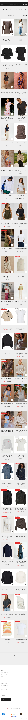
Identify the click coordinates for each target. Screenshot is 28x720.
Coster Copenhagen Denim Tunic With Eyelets (7, 483)
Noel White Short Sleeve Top (21, 456)
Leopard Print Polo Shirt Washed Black (20, 509)
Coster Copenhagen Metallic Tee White (21, 327)
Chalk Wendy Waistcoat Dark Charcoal (7, 510)
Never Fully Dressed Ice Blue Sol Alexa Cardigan (7, 405)
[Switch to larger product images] (23, 15)
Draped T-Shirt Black (21, 64)
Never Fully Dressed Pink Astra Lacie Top (7, 118)
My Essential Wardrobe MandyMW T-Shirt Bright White (20, 197)
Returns (2, 679)
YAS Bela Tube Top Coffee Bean (21, 143)
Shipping (3, 676)
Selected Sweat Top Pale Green (21, 302)
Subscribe (6, 699)
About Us (3, 670)
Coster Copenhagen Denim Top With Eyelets (21, 563)
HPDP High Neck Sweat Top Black (7, 353)
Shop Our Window (5, 674)
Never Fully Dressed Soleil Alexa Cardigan (7, 379)
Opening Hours (4, 672)
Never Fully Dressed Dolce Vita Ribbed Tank (7, 170)
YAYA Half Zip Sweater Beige (21, 431)
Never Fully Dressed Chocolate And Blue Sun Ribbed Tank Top (21, 92)
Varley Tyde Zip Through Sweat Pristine (7, 276)
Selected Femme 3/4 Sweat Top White (20, 588)
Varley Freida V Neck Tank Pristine (21, 276)
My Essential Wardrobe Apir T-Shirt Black (7, 66)
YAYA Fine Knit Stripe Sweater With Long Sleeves (21, 170)
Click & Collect (4, 681)
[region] (14, 657)
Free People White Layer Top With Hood (7, 196)
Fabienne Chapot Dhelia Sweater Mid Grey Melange (7, 457)
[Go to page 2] (16, 648)
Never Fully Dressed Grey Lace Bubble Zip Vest (7, 92)
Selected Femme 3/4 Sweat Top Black (7, 588)
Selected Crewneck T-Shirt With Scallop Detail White (21, 250)
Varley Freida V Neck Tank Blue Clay (21, 404)
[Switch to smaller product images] (26, 15)
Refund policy (4, 683)
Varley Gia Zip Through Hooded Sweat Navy (21, 483)
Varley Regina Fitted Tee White (21, 640)
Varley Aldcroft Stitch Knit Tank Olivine (7, 250)
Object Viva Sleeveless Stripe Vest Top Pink (7, 641)
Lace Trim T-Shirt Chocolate (21, 118)
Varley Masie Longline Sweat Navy (7, 562)
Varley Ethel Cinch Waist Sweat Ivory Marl (7, 536)
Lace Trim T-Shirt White (21, 38)
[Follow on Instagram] (5, 704)
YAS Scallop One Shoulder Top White (21, 614)
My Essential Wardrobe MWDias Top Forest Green (7, 223)
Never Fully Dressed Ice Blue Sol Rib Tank (7, 431)
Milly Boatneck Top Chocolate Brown (20, 535)
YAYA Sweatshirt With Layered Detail (21, 379)
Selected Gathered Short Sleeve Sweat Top (7, 144)
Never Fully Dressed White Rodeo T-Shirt (7, 302)
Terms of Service (4, 685)
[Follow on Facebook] (2, 704)
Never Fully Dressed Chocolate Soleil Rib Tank (21, 353)
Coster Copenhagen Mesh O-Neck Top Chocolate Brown (7, 39)
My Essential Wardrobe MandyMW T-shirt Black (20, 223)
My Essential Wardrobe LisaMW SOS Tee (7, 614)
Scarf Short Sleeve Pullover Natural (7, 327)
